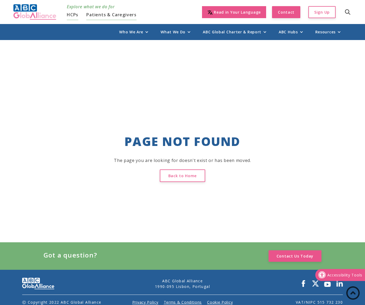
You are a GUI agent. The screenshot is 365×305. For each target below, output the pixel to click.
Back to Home (182, 175)
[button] (131, 32)
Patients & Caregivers (111, 15)
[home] (34, 12)
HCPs (72, 15)
